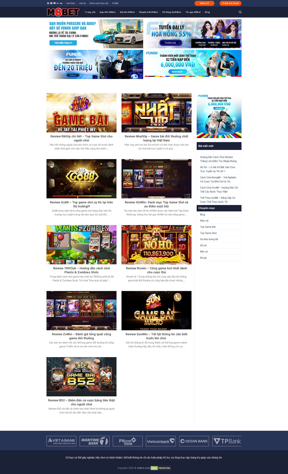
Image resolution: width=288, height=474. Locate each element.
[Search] (240, 12)
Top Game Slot (208, 233)
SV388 (115, 3)
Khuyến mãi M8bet (148, 12)
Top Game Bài (208, 226)
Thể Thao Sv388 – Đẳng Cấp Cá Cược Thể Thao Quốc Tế (217, 199)
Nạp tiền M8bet (108, 12)
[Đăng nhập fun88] (193, 64)
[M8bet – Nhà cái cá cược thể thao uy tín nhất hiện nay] (63, 12)
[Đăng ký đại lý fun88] (94, 33)
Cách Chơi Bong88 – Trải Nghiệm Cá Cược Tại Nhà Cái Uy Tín (218, 179)
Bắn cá (204, 251)
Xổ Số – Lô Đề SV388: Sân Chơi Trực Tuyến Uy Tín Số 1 (217, 169)
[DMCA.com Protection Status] (161, 468)
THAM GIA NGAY (230, 3)
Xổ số (203, 245)
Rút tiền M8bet (127, 12)
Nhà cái (204, 220)
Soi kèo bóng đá (209, 239)
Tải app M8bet (193, 12)
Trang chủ (90, 12)
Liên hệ (82, 3)
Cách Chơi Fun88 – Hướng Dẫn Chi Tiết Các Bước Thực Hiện (219, 189)
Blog (207, 12)
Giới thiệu (70, 3)
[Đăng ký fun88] (219, 115)
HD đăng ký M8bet (171, 12)
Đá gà (203, 257)
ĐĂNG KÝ (204, 3)
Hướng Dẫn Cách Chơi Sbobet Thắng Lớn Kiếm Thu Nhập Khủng (218, 159)
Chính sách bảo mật (98, 3)
